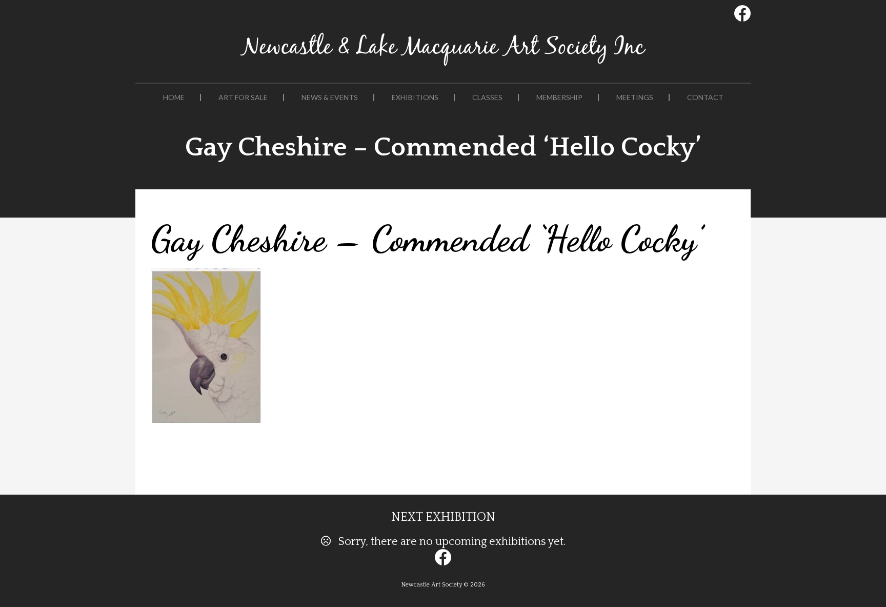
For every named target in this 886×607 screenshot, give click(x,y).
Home (174, 97)
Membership (559, 97)
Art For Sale (243, 97)
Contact (705, 97)
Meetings (634, 97)
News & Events (329, 97)
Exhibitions (415, 97)
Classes (487, 97)
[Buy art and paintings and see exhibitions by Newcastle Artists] (443, 66)
